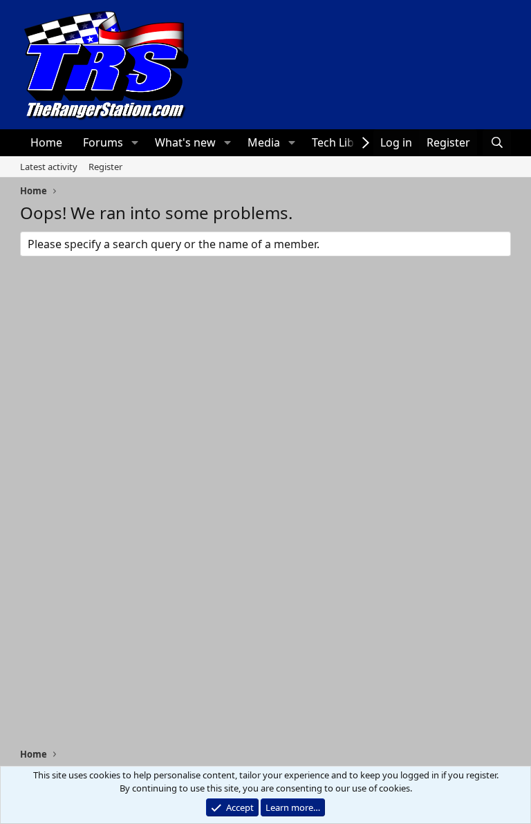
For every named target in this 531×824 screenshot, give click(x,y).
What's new (185, 142)
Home (46, 142)
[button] (134, 142)
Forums (103, 142)
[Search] (497, 142)
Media (264, 142)
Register (105, 166)
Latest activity (48, 166)
